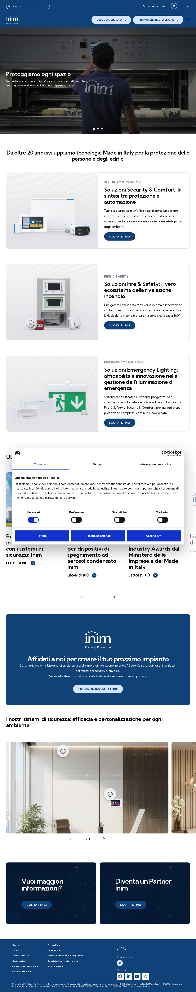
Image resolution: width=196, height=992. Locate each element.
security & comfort (123, 182)
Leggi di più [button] (20, 563)
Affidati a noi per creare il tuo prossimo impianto (98, 659)
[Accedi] (174, 6)
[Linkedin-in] (128, 976)
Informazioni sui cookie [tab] (155, 464)
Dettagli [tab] (98, 464)
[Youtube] (137, 976)
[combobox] (28, 6)
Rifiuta (42, 535)
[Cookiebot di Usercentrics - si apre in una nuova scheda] (164, 453)
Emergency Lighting (123, 362)
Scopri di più (18, 88)
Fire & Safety (116, 276)
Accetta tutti (154, 535)
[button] (154, 6)
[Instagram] (145, 976)
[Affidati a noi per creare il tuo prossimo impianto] (98, 639)
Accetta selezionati (98, 535)
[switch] (76, 520)
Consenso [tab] (40, 464)
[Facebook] (120, 976)
